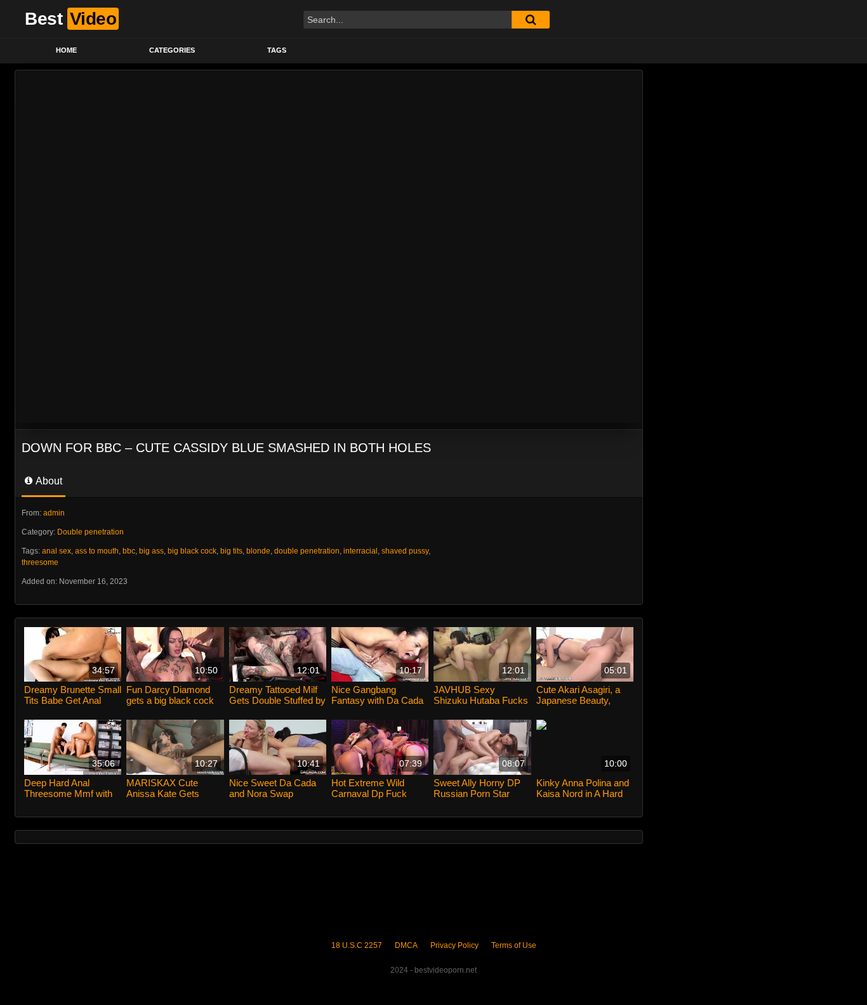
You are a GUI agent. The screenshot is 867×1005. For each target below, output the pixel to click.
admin (54, 513)
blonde (258, 551)
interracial (360, 551)
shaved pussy (404, 551)
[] (531, 20)
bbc (128, 551)
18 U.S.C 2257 (356, 945)
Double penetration (90, 532)
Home (66, 50)
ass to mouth (97, 551)
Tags (276, 50)
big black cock (192, 551)
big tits (231, 551)
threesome (40, 562)
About (48, 481)
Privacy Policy (454, 945)
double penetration (307, 551)
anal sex (56, 551)
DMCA (406, 945)
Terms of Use (513, 945)
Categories (172, 50)
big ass (151, 551)
